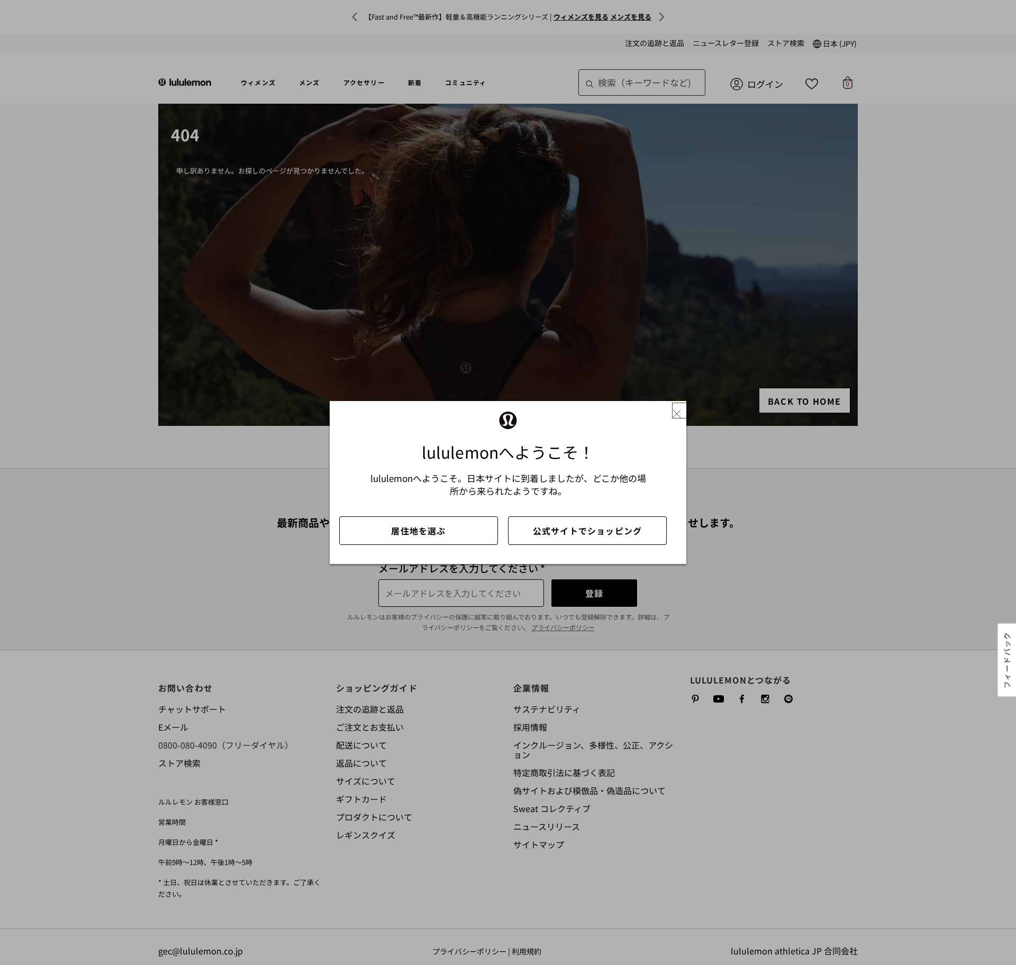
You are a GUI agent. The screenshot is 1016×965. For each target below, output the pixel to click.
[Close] (681, 410)
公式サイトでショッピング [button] (587, 530)
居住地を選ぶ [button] (418, 530)
